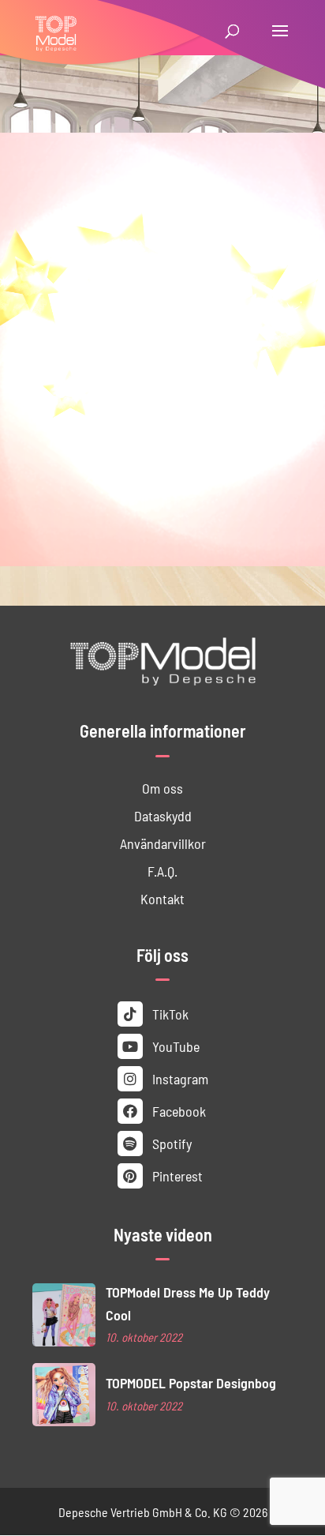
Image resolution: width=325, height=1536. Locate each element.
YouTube (174, 1046)
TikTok (169, 1014)
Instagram (178, 1078)
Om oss (162, 788)
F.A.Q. (162, 871)
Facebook (177, 1111)
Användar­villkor (163, 843)
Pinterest (176, 1175)
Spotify (170, 1143)
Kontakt (162, 898)
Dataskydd (163, 815)
